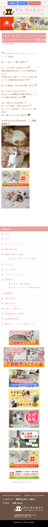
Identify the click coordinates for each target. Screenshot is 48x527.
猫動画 (12, 3)
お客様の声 (8, 280)
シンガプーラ (8, 499)
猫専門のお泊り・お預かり (15, 254)
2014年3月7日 (9, 44)
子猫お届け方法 (10, 249)
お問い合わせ (35, 3)
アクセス (8, 264)
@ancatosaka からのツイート (24, 482)
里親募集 (8, 293)
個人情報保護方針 (11, 319)
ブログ (22, 3)
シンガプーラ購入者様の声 (21, 284)
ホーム (7, 239)
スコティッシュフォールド (34, 495)
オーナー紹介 (9, 269)
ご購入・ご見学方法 (12, 309)
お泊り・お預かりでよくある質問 (23, 259)
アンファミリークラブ (13, 275)
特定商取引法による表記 (14, 314)
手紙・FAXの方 (10, 298)
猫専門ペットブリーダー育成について (19, 324)
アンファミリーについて (14, 244)
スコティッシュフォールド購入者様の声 (26, 287)
